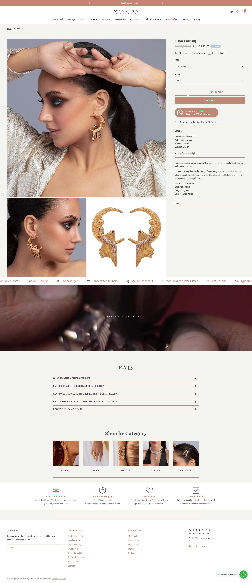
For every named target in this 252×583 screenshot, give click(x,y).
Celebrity (185, 19)
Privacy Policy (73, 549)
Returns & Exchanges (77, 557)
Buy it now (209, 100)
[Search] (237, 11)
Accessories (120, 19)
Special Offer (171, 19)
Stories (131, 549)
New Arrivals (58, 19)
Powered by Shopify (59, 578)
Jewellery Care (74, 540)
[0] (242, 11)
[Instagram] (199, 546)
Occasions (134, 19)
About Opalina (135, 530)
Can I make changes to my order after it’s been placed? (85, 393)
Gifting (197, 19)
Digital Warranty (74, 544)
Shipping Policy (74, 561)
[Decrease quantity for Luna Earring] (177, 92)
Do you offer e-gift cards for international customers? (85, 401)
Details (178, 131)
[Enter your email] (60, 547)
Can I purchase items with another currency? (79, 386)
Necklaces (106, 19)
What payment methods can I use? (72, 378)
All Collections (152, 19)
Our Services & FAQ (76, 536)
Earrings (71, 19)
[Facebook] (192, 546)
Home (9, 28)
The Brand (132, 536)
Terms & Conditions (76, 553)
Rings (82, 19)
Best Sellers (133, 544)
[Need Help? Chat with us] (243, 574)
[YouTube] (205, 546)
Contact (71, 565)
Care (177, 203)
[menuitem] (58, 19)
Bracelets (93, 19)
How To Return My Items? (67, 409)
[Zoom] (160, 45)
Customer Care (75, 530)
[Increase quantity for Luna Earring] (185, 92)
